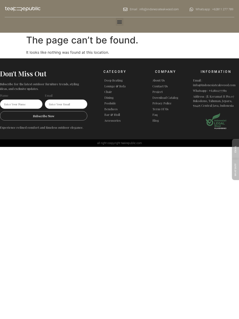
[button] (119, 22)
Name (4, 95)
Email (49, 95)
